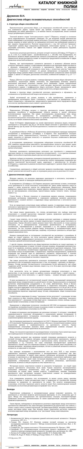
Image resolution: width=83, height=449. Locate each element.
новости (27, 9)
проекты (74, 9)
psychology (12, 447)
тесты (58, 9)
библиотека (35, 9)
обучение (51, 9)
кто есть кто (66, 9)
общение (44, 9)
